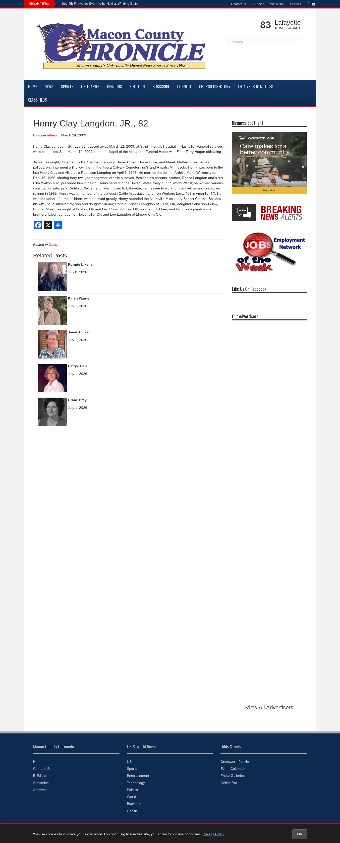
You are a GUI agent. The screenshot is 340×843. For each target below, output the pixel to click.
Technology (136, 783)
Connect (184, 87)
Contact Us (238, 4)
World (131, 797)
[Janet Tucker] (52, 344)
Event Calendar (233, 769)
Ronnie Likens (80, 264)
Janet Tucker (79, 332)
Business (134, 804)
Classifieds (37, 100)
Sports (67, 87)
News (49, 87)
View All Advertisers (269, 707)
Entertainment (138, 776)
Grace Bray (77, 400)
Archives (295, 4)
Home (32, 87)
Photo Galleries (233, 776)
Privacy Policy (213, 834)
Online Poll (229, 783)
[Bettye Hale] (52, 378)
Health (132, 811)
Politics (132, 790)
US (129, 762)
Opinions (114, 87)
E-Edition (258, 4)
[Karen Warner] (52, 310)
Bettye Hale (77, 366)
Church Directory (214, 87)
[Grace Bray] (52, 412)
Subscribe (277, 4)
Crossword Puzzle (235, 762)
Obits (53, 244)
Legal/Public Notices (255, 87)
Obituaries (90, 87)
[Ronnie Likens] (52, 276)
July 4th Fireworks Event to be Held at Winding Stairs (100, 3)
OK (299, 834)
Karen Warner (79, 298)
